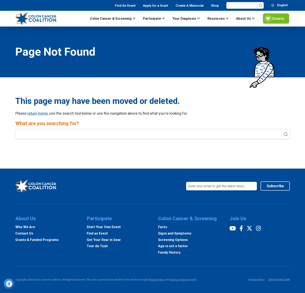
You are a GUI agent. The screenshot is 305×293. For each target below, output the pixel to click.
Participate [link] (152, 19)
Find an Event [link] (97, 233)
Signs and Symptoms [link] (174, 233)
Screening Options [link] (173, 240)
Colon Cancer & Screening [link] (111, 19)
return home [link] (37, 113)
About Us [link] (243, 19)
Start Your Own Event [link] (104, 227)
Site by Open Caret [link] (279, 279)
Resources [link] (216, 19)
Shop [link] (215, 5)
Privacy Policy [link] (156, 279)
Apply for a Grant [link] (155, 5)
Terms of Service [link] (180, 279)
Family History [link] (169, 252)
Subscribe (275, 186)
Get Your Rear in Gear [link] (104, 240)
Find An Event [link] (125, 5)
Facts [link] (162, 227)
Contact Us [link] (24, 233)
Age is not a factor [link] (173, 246)
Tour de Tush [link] (97, 246)
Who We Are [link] (25, 227)
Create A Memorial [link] (190, 5)
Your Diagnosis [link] (184, 19)
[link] (9, 283)
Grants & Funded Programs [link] (37, 240)
